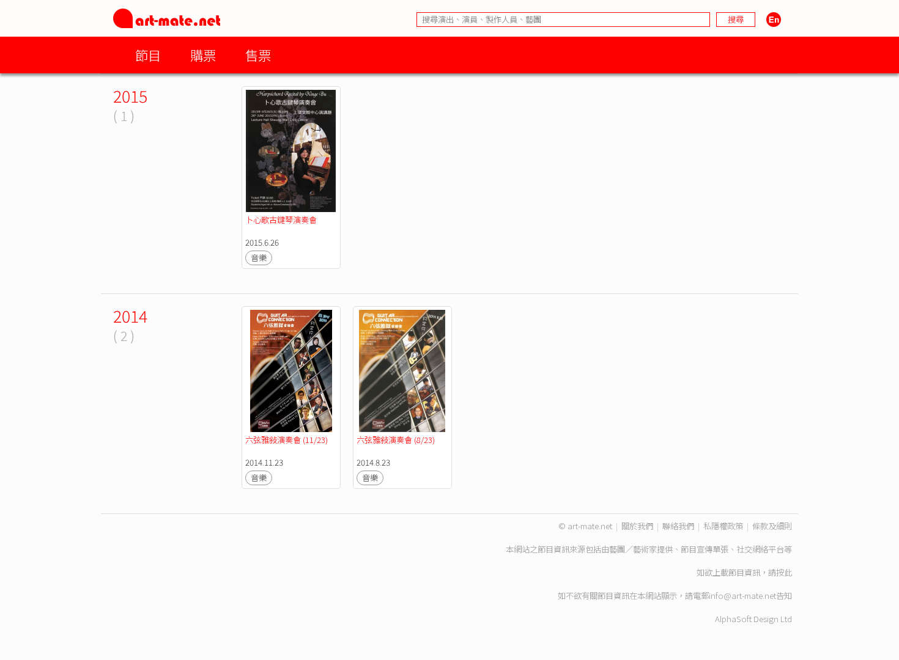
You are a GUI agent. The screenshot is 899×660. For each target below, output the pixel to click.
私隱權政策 (723, 526)
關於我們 (637, 526)
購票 (203, 54)
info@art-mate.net (742, 595)
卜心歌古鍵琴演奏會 (281, 220)
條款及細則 (772, 526)
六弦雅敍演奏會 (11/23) (286, 440)
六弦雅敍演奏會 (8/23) (396, 440)
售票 (258, 54)
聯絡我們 (678, 526)
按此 (784, 572)
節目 (148, 54)
